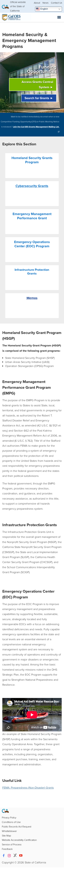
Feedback (7, 849)
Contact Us (56, 2)
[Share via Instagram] (9, 855)
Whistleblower (9, 831)
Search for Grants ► (39, 98)
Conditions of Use (11, 822)
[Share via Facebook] (3, 855)
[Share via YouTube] (21, 855)
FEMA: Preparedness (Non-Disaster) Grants (28, 787)
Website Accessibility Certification (19, 840)
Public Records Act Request (16, 826)
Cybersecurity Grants (32, 185)
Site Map (6, 835)
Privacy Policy (9, 817)
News (45, 2)
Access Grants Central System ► (37, 84)
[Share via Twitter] (15, 855)
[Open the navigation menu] (59, 17)
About (37, 2)
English (44, 8)
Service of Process (11, 844)
